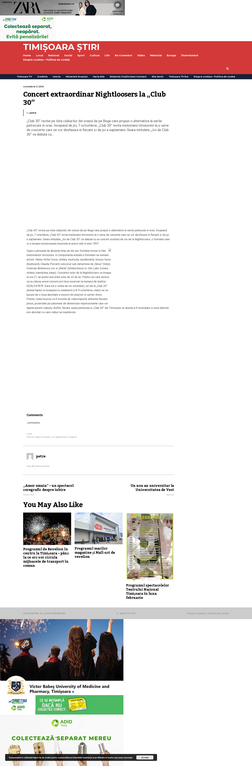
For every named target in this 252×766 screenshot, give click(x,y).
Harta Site (99, 76)
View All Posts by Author (38, 466)
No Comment (123, 55)
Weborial (156, 55)
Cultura (94, 55)
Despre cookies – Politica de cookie (46, 59)
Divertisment (189, 55)
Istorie (57, 76)
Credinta (42, 76)
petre (33, 113)
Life (107, 55)
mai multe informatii (123, 757)
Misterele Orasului (77, 76)
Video (141, 55)
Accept (144, 757)
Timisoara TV (24, 76)
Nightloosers (62, 437)
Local (29, 434)
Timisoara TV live (178, 76)
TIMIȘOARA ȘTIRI (61, 47)
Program (73, 437)
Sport (81, 55)
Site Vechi (157, 76)
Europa (171, 55)
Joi (53, 437)
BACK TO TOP (128, 613)
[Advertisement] (99, 183)
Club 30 (30, 437)
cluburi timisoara (43, 437)
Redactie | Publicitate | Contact (128, 76)
